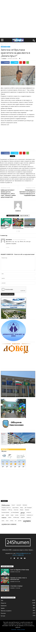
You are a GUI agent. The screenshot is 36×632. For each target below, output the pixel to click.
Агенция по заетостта (6, 509)
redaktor (4, 58)
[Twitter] (14, 560)
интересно (28, 514)
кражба (7, 517)
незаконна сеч (30, 517)
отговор (7, 247)
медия (12, 517)
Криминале (3, 608)
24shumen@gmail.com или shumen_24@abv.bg (22, 556)
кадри (3, 517)
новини (4, 520)
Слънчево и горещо (29, 227)
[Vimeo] (18, 560)
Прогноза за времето (29, 225)
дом (1, 43)
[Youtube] (24, 560)
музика (16, 517)
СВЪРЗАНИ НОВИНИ (13, 215)
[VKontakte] (21, 560)
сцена (3, 522)
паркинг (9, 519)
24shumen (6, 507)
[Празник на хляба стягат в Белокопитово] (18, 222)
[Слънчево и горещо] (29, 222)
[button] (33, 40)
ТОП (9, 46)
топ (15, 522)
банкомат (27, 512)
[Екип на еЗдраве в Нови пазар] (6, 222)
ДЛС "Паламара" (28, 509)
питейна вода (16, 519)
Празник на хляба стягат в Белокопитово (18, 228)
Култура (3, 618)
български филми (5, 514)
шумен (27, 523)
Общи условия (21, 629)
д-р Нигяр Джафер (15, 514)
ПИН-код (10, 512)
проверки (23, 519)
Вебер (21, 509)
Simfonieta (25, 507)
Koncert (13, 507)
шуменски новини (9, 526)
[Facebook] (11, 560)
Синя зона (16, 512)
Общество (6, 43)
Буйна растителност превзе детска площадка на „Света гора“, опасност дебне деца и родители (8, 193)
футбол (19, 522)
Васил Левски (15, 509)
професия (29, 519)
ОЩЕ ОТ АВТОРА (24, 215)
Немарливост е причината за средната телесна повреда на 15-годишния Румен (27, 192)
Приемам (13, 629)
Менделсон (4, 512)
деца (23, 514)
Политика (3, 615)
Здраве (3, 225)
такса (7, 522)
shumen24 (19, 507)
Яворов (21, 512)
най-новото (22, 517)
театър (11, 522)
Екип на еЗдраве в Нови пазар (5, 228)
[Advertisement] (18, 19)
